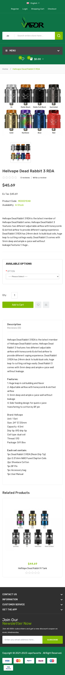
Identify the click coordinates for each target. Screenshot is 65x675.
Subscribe (52, 640)
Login (25, 9)
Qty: (4, 295)
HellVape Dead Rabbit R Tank (32, 568)
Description (14, 324)
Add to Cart (18, 305)
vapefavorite (34, 653)
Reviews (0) (14, 327)
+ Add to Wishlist (38, 305)
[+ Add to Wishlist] (57, 502)
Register (15, 9)
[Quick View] (57, 510)
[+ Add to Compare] (57, 506)
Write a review (39, 177)
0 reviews (25, 177)
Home (5, 69)
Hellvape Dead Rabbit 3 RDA (26, 69)
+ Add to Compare (46, 305)
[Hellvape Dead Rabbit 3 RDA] (20, 152)
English (34, 3)
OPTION (11, 271)
